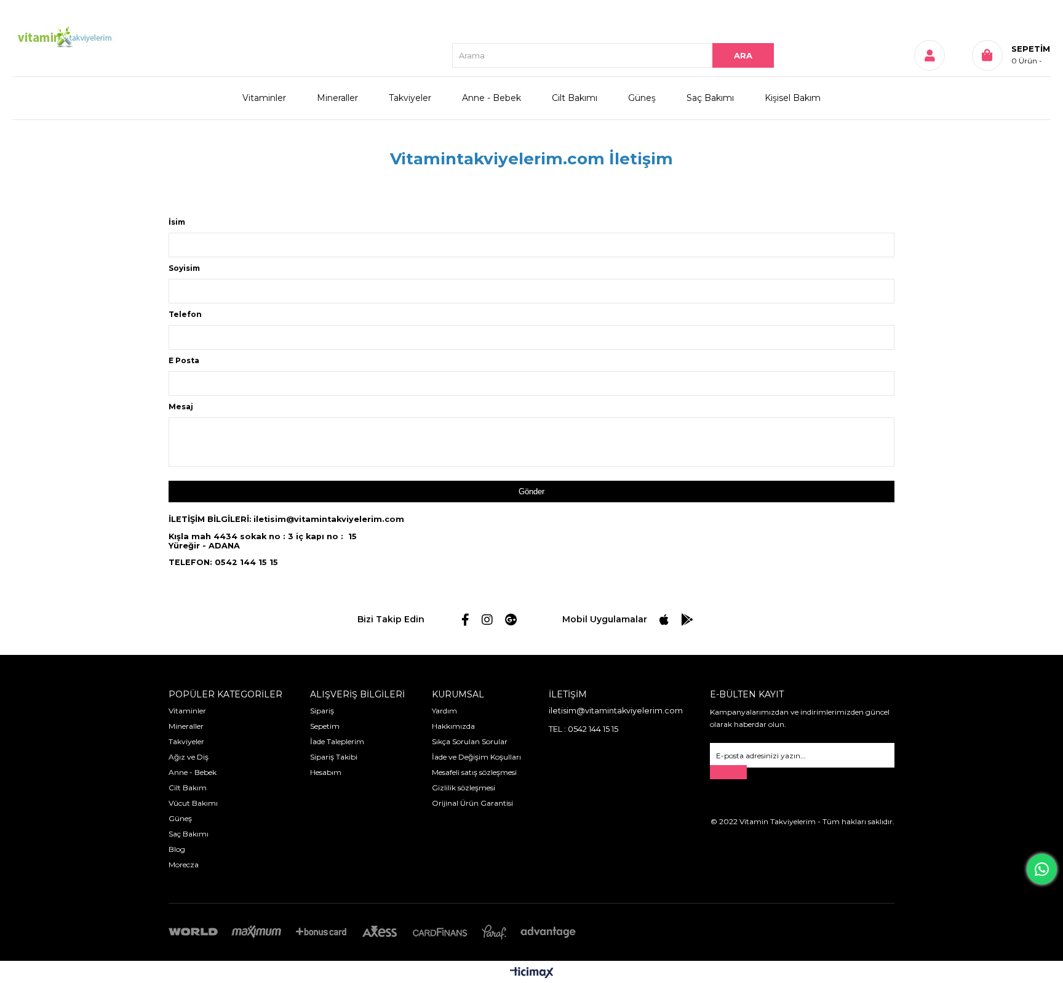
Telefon (185, 314)
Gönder (728, 772)
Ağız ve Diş (189, 756)
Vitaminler (264, 97)
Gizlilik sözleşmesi (463, 787)
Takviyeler (410, 97)
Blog (177, 849)
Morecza (184, 864)
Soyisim (184, 268)
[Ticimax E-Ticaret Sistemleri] (532, 973)
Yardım (444, 710)
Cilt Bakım (188, 787)
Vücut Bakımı (193, 803)
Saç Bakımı (710, 97)
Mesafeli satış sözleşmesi (474, 772)
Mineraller (337, 97)
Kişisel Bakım (793, 97)
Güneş (642, 97)
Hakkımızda (453, 726)
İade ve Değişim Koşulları (476, 756)
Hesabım (325, 772)
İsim (177, 222)
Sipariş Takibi (333, 756)
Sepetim (325, 726)
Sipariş (322, 710)
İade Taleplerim (337, 741)
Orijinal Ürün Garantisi (472, 803)
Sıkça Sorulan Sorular (470, 741)
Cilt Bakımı (574, 97)
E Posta (184, 360)
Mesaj (181, 406)
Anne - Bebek (491, 97)
